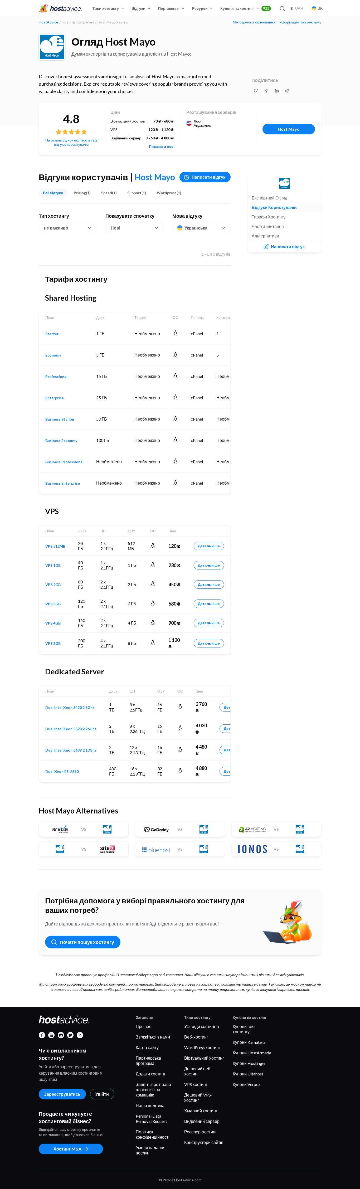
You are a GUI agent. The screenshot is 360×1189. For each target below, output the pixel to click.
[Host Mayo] (52, 47)
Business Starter (60, 419)
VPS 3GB (53, 604)
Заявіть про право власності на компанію (153, 1089)
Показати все (161, 146)
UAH (296, 8)
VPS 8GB (53, 643)
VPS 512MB (55, 546)
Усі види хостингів (201, 1026)
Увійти (102, 1094)
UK (320, 8)
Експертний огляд (269, 197)
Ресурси (200, 8)
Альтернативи (265, 235)
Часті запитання (268, 226)
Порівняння (168, 8)
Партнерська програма (148, 1060)
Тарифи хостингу (268, 216)
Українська (195, 227)
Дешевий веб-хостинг (198, 1071)
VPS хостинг (195, 1084)
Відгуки (138, 8)
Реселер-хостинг (200, 1131)
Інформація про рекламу (300, 22)
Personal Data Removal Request (151, 1118)
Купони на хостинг (244, 8)
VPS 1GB (53, 565)
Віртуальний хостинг (204, 1057)
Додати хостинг (151, 1073)
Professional (56, 376)
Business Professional (64, 462)
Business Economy (61, 440)
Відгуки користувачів (274, 207)
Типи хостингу (106, 8)
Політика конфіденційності (152, 1134)
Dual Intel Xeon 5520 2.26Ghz (70, 729)
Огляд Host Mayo (113, 41)
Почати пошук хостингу (87, 942)
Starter (52, 334)
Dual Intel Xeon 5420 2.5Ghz (69, 707)
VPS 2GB (53, 585)
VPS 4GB (53, 623)
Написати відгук (208, 176)
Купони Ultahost (248, 1073)
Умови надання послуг (151, 1150)
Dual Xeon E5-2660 (62, 771)
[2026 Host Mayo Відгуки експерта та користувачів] (255, 90)
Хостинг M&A (67, 1148)
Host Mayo (289, 128)
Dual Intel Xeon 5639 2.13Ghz (70, 750)
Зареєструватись (62, 1094)
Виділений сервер (202, 1121)
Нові (115, 227)
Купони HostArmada (252, 1052)
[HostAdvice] (60, 8)
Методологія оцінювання (254, 22)
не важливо (56, 227)
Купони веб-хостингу (244, 1029)
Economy (53, 355)
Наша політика (150, 1105)
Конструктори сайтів (203, 1142)
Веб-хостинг (196, 1036)
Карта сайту (147, 1047)
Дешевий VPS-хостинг (198, 1097)
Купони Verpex (246, 1084)
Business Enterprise (62, 483)
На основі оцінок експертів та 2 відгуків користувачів (71, 142)
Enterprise (54, 398)
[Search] (282, 8)
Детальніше (209, 546)
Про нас (143, 1026)
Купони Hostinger (249, 1063)
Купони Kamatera (249, 1042)
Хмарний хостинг (200, 1110)
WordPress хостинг (202, 1047)
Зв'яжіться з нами (153, 1036)
